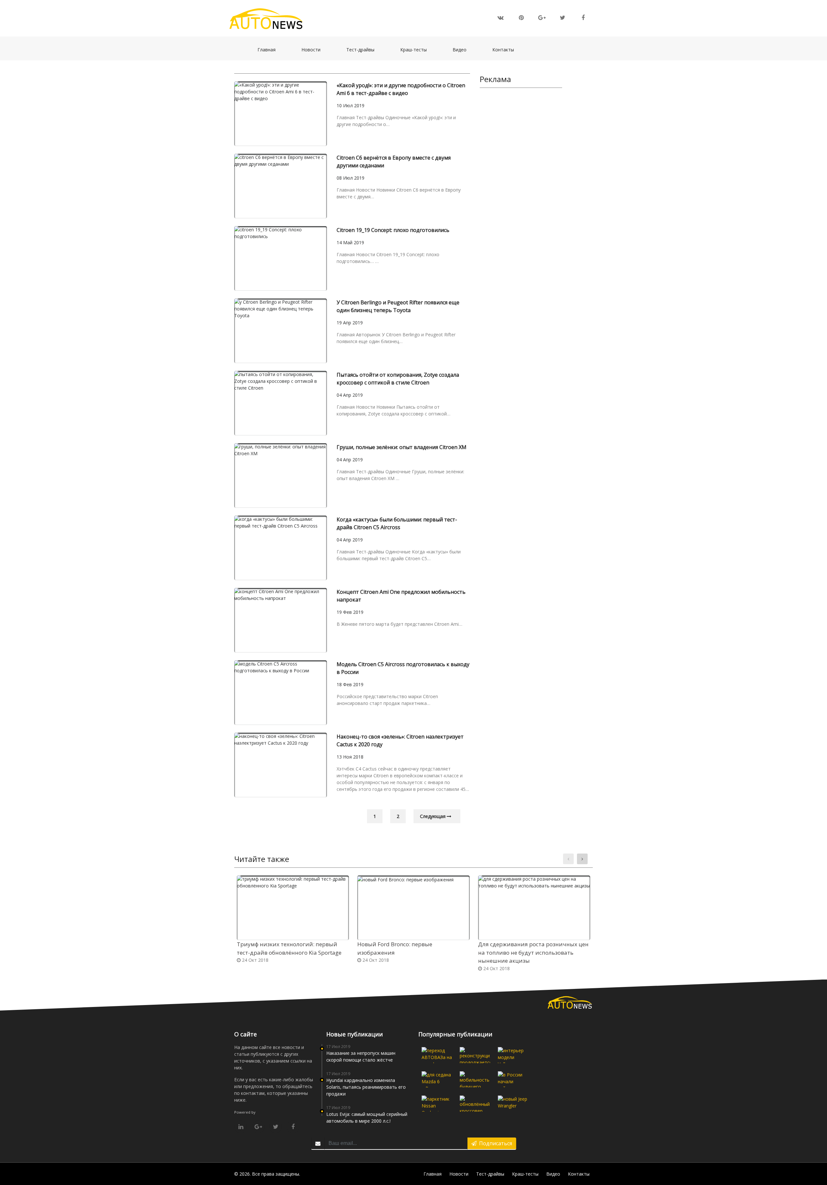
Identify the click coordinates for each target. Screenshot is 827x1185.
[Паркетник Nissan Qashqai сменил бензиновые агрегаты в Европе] (437, 1104)
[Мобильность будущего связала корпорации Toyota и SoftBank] (475, 1079)
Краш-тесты (416, 49)
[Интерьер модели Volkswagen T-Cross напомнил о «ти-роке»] (513, 1055)
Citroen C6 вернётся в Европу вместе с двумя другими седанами (394, 161)
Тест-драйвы (363, 49)
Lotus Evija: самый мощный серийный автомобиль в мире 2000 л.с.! (366, 1117)
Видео (463, 49)
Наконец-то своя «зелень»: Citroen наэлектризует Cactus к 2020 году (400, 740)
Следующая (433, 816)
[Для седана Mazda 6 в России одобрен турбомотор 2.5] (437, 1079)
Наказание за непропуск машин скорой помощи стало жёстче (360, 1056)
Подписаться (494, 1143)
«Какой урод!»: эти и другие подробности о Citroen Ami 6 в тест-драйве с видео (401, 89)
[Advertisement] (521, 192)
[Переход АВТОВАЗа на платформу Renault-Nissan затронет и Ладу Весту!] (437, 1055)
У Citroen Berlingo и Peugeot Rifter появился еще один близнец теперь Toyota (398, 306)
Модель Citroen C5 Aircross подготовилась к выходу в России (403, 668)
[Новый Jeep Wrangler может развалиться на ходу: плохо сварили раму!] (513, 1104)
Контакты (506, 49)
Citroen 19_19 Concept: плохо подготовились (393, 230)
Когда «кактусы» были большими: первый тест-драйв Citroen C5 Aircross (397, 523)
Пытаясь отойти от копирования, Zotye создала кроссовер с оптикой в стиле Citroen (398, 378)
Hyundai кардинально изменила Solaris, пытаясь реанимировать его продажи (366, 1087)
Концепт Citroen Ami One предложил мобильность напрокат (401, 595)
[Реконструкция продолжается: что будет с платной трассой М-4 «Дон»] (475, 1055)
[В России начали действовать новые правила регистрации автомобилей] (513, 1079)
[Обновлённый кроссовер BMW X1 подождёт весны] (475, 1104)
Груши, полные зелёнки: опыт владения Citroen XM (401, 447)
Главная (269, 49)
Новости (314, 49)
